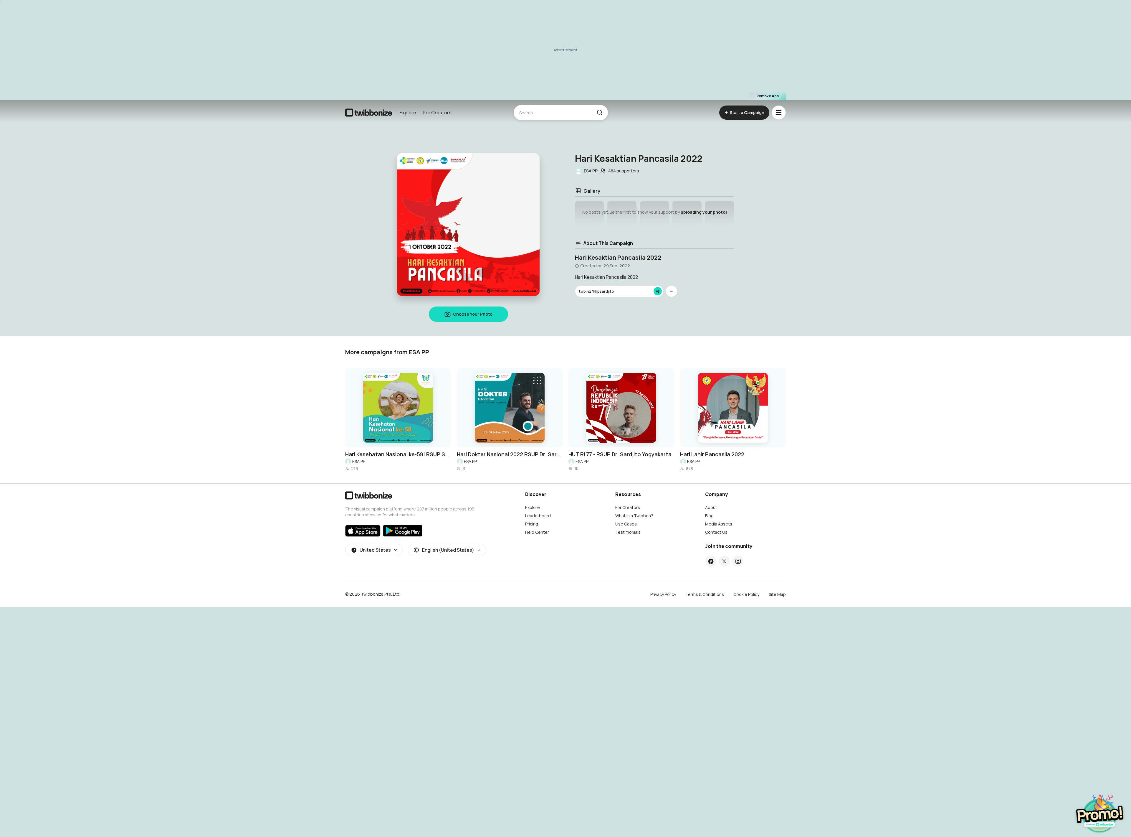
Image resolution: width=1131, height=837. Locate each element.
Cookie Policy (746, 594)
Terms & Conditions (704, 594)
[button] (599, 112)
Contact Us (716, 532)
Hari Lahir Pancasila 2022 (712, 454)
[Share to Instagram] (738, 561)
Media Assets (718, 524)
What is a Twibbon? (634, 515)
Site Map (777, 594)
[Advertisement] (565, 50)
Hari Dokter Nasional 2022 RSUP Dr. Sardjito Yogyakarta (510, 454)
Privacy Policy (663, 594)
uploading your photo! (704, 212)
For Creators (437, 112)
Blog (709, 515)
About (711, 507)
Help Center (537, 532)
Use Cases (626, 524)
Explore (407, 112)
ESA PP (358, 461)
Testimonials (628, 532)
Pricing (531, 524)
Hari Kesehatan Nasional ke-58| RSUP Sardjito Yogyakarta (398, 454)
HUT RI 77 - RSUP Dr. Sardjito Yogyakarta (620, 454)
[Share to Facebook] (711, 561)
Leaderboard (538, 515)
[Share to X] (724, 561)
